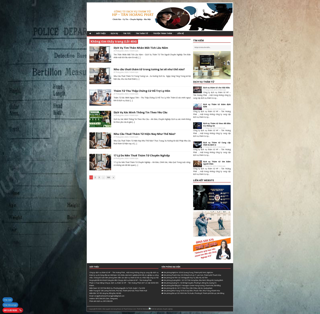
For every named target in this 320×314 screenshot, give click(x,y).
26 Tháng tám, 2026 (121, 51)
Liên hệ (180, 33)
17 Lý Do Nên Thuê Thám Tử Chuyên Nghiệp (142, 155)
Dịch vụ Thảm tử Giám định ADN (217, 105)
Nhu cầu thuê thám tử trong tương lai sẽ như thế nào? (149, 69)
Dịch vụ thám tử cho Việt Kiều (216, 87)
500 (108, 177)
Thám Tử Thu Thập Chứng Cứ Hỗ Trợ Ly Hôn (142, 91)
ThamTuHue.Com (130, 309)
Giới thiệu (101, 33)
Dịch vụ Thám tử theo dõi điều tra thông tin (217, 124)
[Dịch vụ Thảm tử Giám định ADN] (197, 108)
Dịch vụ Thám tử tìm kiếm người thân (217, 162)
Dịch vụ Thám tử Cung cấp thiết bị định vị (217, 143)
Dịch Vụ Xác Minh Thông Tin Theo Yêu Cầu (140, 112)
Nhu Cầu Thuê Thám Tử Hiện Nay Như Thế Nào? (145, 134)
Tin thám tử (142, 33)
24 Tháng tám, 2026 (121, 115)
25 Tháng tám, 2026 (121, 72)
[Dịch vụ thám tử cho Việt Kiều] (197, 92)
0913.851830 (10, 310)
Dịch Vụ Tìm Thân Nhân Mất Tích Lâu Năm (141, 47)
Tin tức (127, 33)
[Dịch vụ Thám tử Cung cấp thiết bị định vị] (197, 146)
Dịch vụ (114, 33)
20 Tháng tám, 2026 (121, 158)
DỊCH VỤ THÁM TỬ (203, 81)
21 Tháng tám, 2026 (121, 137)
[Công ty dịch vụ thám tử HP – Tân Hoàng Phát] (160, 29)
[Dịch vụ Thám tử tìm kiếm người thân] (197, 165)
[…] (139, 57)
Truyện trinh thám (162, 33)
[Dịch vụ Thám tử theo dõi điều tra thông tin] (197, 127)
